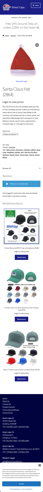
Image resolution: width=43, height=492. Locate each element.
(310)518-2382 (23, 427)
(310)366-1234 (11, 427)
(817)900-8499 (23, 441)
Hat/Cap (13, 36)
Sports (37, 155)
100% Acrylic (10, 150)
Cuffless (33, 150)
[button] (40, 465)
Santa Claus (24, 155)
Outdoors (6, 155)
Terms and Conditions (11, 410)
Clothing (27, 150)
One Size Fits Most (30, 152)
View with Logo (21, 81)
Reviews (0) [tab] (7, 168)
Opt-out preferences (15, 489)
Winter (5, 157)
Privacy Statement (27, 489)
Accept (21, 484)
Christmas (19, 150)
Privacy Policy (8, 413)
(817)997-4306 (11, 441)
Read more (21, 257)
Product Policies (9, 407)
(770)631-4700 (23, 452)
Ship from (6, 131)
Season (31, 155)
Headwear (10, 152)
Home (7, 36)
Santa (17, 155)
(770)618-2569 (11, 452)
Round (12, 155)
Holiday (17, 152)
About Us (6, 401)
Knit (22, 152)
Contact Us (7, 404)
